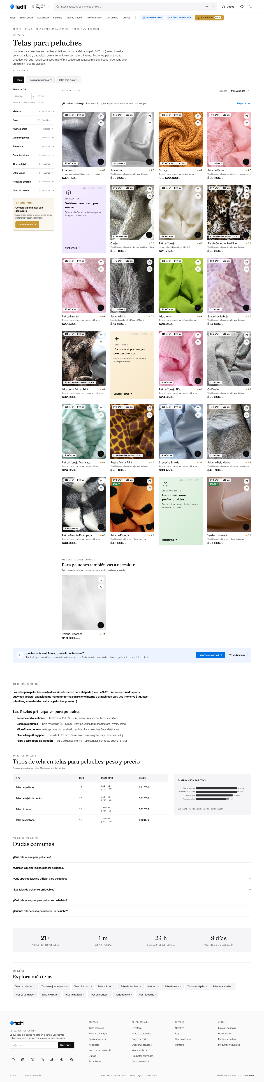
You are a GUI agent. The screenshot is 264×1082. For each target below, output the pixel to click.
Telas (12, 17)
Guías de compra (140, 1061)
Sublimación (26, 17)
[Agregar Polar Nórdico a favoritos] (101, 116)
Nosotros (179, 1027)
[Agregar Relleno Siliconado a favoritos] (101, 580)
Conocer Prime (25, 224)
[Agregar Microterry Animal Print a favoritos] (101, 335)
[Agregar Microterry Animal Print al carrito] (101, 380)
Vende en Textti (154, 17)
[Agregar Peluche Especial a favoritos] (149, 481)
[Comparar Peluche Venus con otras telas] (246, 123)
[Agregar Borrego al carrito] (197, 161)
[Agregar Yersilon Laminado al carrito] (246, 526)
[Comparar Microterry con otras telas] (198, 269)
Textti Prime (210, 17)
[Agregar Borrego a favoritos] (198, 116)
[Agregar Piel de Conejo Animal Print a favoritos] (246, 189)
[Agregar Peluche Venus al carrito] (246, 161)
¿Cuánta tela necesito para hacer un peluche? (40, 911)
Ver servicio (71, 247)
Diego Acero (249, 1075)
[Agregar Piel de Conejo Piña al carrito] (197, 380)
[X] (32, 1060)
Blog (177, 1033)
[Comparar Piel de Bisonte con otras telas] (101, 269)
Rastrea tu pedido (227, 1039)
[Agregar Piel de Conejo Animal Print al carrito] (246, 234)
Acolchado (43, 17)
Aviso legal (136, 1075)
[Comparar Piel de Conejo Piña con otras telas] (198, 342)
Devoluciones (225, 1033)
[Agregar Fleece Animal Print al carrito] (149, 454)
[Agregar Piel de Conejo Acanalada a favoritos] (101, 408)
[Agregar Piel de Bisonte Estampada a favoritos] (101, 481)
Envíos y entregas (227, 1027)
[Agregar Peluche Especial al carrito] (149, 526)
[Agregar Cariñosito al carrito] (246, 380)
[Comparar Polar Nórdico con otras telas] (101, 123)
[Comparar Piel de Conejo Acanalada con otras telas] (101, 415)
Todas (18, 79)
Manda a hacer (75, 17)
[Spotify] (71, 1060)
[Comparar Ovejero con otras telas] (149, 196)
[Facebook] (13, 1060)
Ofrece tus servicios (181, 17)
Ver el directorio (237, 654)
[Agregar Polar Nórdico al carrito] (101, 161)
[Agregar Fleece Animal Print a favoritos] (149, 408)
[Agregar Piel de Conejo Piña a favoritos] (198, 335)
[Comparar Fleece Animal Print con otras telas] (149, 415)
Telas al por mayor (98, 1033)
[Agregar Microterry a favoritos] (198, 262)
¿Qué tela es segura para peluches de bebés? (40, 900)
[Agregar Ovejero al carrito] (149, 234)
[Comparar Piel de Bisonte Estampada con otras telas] (101, 488)
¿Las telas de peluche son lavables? (34, 889)
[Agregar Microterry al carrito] (197, 308)
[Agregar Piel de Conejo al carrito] (197, 234)
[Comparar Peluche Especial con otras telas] (149, 488)
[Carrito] (251, 6)
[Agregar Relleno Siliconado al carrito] (101, 625)
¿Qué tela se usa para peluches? (32, 857)
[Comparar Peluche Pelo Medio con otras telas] (246, 415)
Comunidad (112, 17)
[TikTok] (52, 1060)
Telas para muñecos (40, 79)
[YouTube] (42, 1060)
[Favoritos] (242, 6)
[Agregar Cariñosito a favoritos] (246, 335)
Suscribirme (65, 1045)
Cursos (126, 17)
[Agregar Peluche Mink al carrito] (149, 308)
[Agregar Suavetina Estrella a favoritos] (198, 408)
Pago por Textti (139, 1039)
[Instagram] (23, 1060)
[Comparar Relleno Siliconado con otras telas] (101, 586)
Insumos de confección (100, 1050)
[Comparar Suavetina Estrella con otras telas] (198, 415)
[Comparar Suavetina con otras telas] (149, 123)
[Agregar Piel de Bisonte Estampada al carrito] (101, 526)
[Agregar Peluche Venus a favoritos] (246, 116)
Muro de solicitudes (141, 1033)
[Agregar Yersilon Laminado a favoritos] (246, 481)
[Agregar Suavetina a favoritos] (149, 116)
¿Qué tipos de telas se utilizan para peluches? (40, 878)
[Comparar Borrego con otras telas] (198, 123)
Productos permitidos (142, 1055)
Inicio (17, 29)
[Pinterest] (61, 1060)
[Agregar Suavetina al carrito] (149, 161)
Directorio (137, 1027)
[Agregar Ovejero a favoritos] (149, 189)
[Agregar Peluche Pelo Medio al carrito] (246, 454)
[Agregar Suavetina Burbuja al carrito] (246, 308)
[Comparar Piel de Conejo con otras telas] (198, 196)
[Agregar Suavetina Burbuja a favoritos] (246, 262)
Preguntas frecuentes (229, 1044)
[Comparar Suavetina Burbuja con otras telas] (246, 269)
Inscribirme (168, 539)
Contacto (179, 1044)
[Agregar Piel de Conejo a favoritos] (198, 189)
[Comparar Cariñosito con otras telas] (246, 342)
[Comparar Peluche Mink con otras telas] (149, 269)
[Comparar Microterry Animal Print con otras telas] (101, 342)
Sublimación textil (97, 1039)
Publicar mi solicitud (209, 654)
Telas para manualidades (52, 29)
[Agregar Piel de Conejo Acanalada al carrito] (101, 454)
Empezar (243, 103)
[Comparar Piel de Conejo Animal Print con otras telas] (246, 196)
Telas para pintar (69, 79)
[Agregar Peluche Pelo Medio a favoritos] (246, 408)
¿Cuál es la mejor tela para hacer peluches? (38, 868)
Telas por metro (96, 1027)
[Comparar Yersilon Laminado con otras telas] (246, 488)
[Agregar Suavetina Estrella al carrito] (197, 454)
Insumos (57, 17)
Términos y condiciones (113, 1075)
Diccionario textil (183, 1039)
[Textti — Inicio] (18, 6)
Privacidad (151, 1075)
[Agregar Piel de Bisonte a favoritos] (101, 262)
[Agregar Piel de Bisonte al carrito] (101, 308)
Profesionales (94, 17)
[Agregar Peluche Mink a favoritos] (149, 262)
